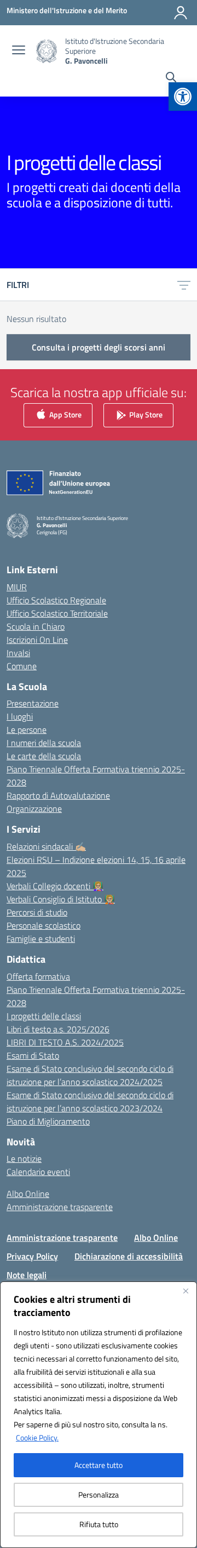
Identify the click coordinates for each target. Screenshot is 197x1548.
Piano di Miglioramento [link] (48, 1121)
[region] (98, 1414)
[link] (183, 96)
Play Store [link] (145, 414)
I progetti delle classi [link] (44, 1015)
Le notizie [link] (24, 1158)
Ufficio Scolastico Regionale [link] (56, 600)
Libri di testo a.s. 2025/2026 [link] (58, 1029)
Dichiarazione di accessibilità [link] (128, 1256)
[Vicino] (185, 1290)
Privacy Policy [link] (32, 1256)
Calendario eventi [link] (38, 1171)
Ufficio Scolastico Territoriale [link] (57, 613)
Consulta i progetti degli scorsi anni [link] (98, 347)
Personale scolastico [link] (43, 925)
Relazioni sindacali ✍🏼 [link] (46, 846)
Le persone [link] (27, 729)
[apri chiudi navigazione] (18, 51)
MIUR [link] (17, 587)
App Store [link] (65, 414)
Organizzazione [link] (34, 808)
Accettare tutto (98, 1465)
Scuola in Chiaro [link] (36, 626)
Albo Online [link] (28, 1193)
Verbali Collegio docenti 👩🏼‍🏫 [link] (55, 885)
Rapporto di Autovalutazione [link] (58, 795)
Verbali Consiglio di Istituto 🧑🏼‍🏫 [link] (61, 899)
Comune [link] (22, 666)
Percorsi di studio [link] (37, 912)
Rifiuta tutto (98, 1524)
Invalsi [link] (18, 652)
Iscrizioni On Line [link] (37, 639)
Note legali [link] (27, 1274)
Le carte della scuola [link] (44, 755)
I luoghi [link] (20, 716)
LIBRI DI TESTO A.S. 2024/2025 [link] (65, 1042)
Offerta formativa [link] (38, 976)
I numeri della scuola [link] (44, 742)
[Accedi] (180, 12)
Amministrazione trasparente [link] (60, 1206)
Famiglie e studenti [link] (41, 938)
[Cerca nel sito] (171, 78)
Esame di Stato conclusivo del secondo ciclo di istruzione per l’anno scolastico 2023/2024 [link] (90, 1101)
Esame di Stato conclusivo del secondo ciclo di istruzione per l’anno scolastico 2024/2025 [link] (90, 1075)
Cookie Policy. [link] (37, 1437)
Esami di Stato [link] (33, 1055)
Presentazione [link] (33, 703)
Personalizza (98, 1494)
